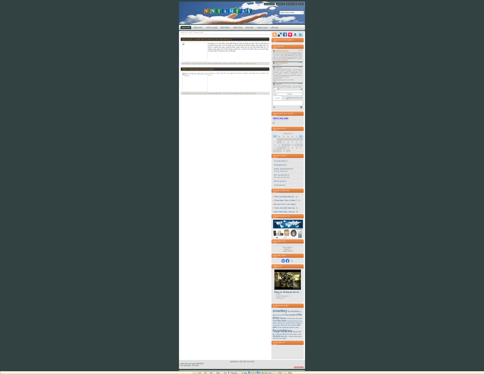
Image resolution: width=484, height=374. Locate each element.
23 (284, 148)
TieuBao (225, 63)
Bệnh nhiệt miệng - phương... (284, 212)
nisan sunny (298, 336)
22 (279, 148)
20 (301, 145)
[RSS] (275, 35)
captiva (284, 338)
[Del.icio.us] (280, 35)
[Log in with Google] (292, 261)
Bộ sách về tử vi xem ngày (283, 204)
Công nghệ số (196, 63)
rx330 (279, 323)
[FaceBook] (285, 35)
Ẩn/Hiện (285, 373)
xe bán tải (278, 334)
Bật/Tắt (275, 373)
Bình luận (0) (251, 63)
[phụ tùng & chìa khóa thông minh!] (288, 237)
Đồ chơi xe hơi (279, 181)
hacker (278, 325)
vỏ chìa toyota (290, 318)
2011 (190, 33)
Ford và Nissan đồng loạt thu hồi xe (198, 69)
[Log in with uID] (283, 261)
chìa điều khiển (279, 321)
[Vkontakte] (295, 35)
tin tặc (279, 327)
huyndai (280, 330)
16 (284, 145)
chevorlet (275, 338)
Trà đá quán (278, 185)
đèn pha (291, 336)
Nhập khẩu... (284, 336)
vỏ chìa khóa (293, 311)
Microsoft (284, 325)
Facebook (293, 325)
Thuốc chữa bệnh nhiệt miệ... (284, 208)
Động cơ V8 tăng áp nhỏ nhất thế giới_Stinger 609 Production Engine (287, 292)
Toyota (283, 318)
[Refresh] (301, 88)
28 (275, 151)
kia (290, 331)
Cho (288, 325)
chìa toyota (298, 318)
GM (280, 338)
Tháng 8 (197, 33)
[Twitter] (300, 35)
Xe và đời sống (196, 93)
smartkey (280, 311)
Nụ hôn (293, 323)
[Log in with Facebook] (287, 261)
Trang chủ (183, 33)
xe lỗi (297, 323)
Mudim (194, 373)
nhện (297, 327)
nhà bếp (287, 323)
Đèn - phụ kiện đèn (280, 175)
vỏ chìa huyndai (289, 315)
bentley (294, 334)
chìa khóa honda (292, 321)
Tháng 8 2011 (288, 133)
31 (288, 151)
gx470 (283, 323)
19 (296, 145)
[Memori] (290, 35)
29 (279, 151)
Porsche (289, 334)
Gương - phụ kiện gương (282, 169)
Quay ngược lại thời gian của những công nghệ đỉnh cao (207, 39)
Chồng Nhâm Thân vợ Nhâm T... (285, 200)
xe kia (299, 334)
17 (288, 145)
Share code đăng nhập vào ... (284, 197)
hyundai (276, 336)
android (284, 334)
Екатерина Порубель (288, 327)
